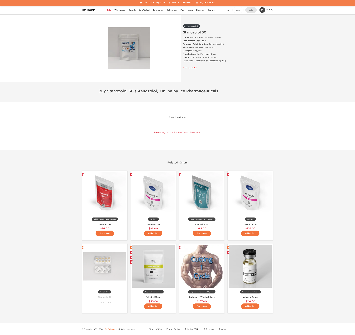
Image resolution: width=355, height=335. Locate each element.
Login (238, 10)
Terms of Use (155, 329)
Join (251, 10)
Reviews (200, 10)
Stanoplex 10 (250, 224)
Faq (182, 10)
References (209, 329)
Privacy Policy (173, 329)
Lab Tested (144, 10)
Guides (222, 329)
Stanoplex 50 (153, 224)
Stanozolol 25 (104, 297)
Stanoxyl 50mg (201, 224)
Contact (211, 10)
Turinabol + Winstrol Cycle (202, 297)
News (190, 10)
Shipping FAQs (192, 329)
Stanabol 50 (105, 224)
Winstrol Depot (250, 297)
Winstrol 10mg (153, 297)
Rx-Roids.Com (111, 329)
